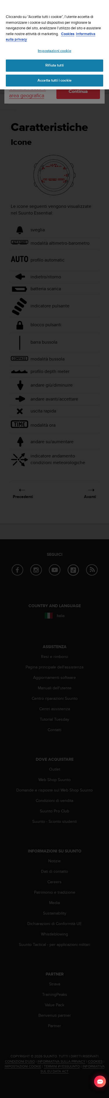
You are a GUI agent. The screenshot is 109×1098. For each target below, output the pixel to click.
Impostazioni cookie (54, 50)
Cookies (67, 34)
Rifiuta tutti (54, 65)
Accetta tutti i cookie (54, 80)
